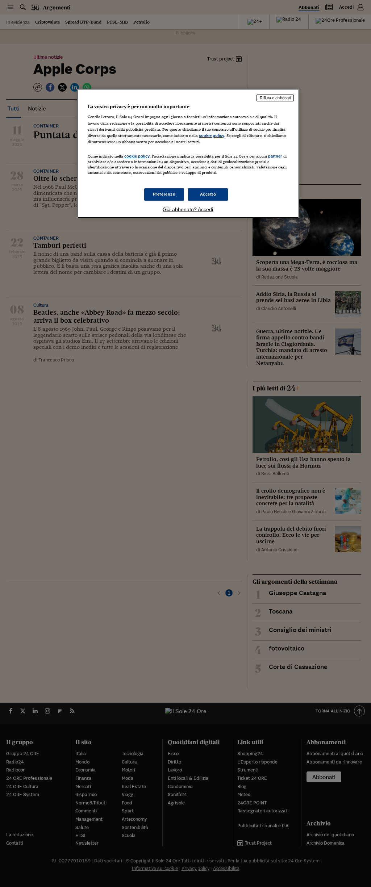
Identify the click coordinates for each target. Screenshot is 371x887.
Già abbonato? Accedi (188, 209)
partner (275, 156)
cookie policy (211, 135)
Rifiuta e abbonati (275, 98)
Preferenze (164, 194)
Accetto (208, 194)
